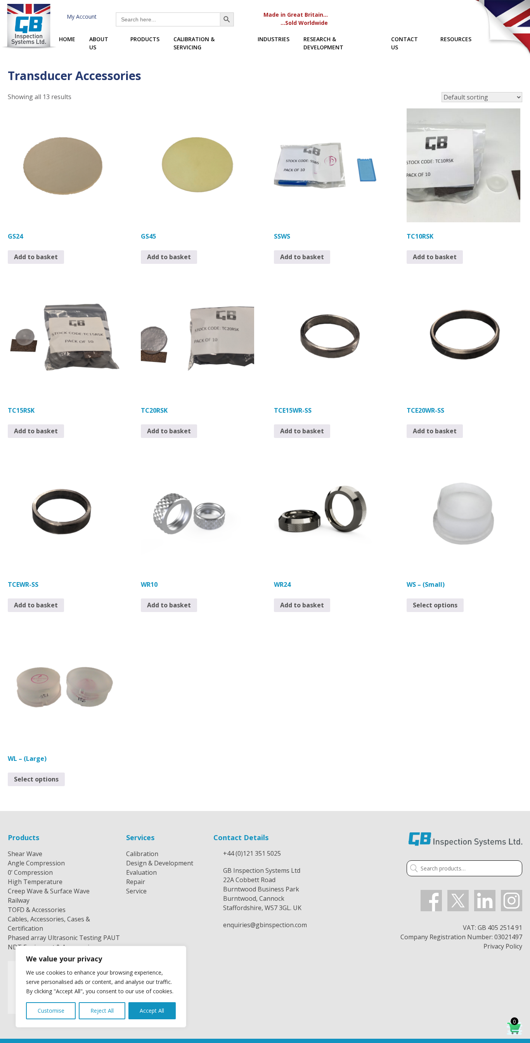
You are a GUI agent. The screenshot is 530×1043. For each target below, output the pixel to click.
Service (136, 891)
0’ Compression (30, 872)
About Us (98, 43)
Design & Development (159, 863)
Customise (51, 1010)
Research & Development (323, 43)
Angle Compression (36, 863)
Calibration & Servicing (194, 43)
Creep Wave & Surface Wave (49, 891)
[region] (101, 986)
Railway (18, 900)
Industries (273, 39)
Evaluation (141, 872)
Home (67, 39)
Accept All (152, 1010)
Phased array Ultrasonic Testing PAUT (64, 937)
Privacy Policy (502, 946)
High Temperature (35, 881)
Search (412, 869)
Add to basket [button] (36, 257)
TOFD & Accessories (37, 909)
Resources (455, 39)
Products (144, 39)
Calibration (142, 853)
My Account (80, 16)
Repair (135, 881)
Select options (435, 605)
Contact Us (404, 43)
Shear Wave (25, 853)
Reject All (102, 1010)
